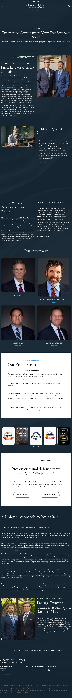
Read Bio (18, 298)
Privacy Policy (36, 650)
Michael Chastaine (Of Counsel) (53, 300)
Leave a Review (24, 650)
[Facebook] (49, 670)
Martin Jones (18, 295)
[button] (69, 5)
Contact (59, 650)
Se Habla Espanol (49, 650)
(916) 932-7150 (29, 670)
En (34, 1)
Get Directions (5, 674)
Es (38, 1)
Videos (15, 650)
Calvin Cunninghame (54, 343)
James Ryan (18, 343)
